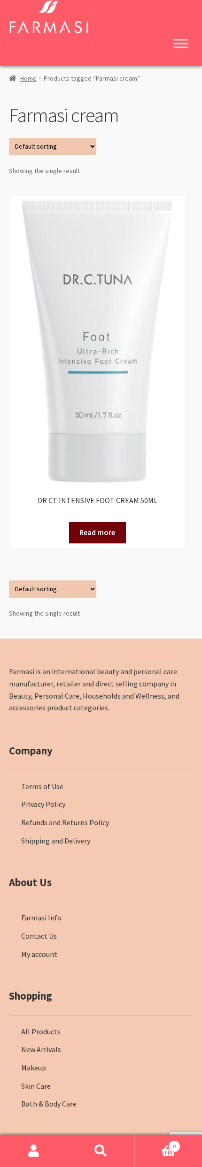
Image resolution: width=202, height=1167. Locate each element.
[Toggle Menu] (180, 43)
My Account (33, 1151)
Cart (155, 1143)
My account (39, 954)
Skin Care (36, 1086)
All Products (41, 1031)
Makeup (33, 1067)
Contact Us (39, 936)
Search (100, 1151)
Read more (97, 532)
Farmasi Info (41, 917)
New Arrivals (41, 1049)
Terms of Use (42, 786)
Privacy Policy (43, 804)
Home (28, 78)
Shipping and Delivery (55, 840)
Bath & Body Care (49, 1103)
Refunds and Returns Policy (65, 822)
